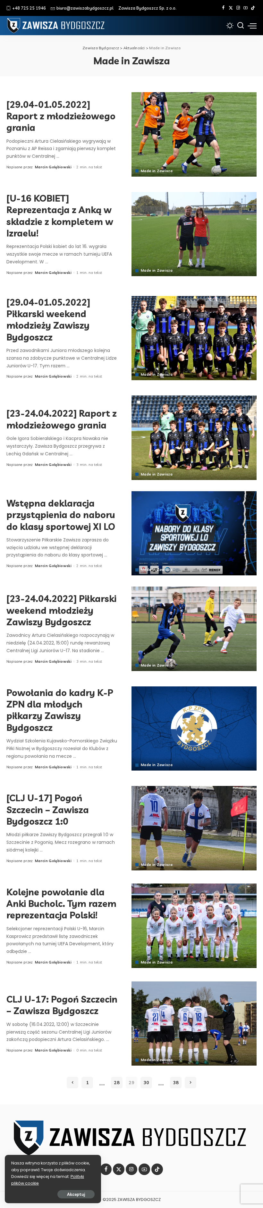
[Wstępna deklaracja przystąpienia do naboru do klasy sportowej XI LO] (194, 533)
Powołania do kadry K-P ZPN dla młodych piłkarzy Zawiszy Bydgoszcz (59, 710)
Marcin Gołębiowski (53, 167)
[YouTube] (245, 8)
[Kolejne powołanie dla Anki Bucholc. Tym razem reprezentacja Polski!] (194, 926)
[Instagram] (238, 8)
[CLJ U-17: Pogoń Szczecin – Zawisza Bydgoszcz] (194, 1023)
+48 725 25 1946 (29, 8)
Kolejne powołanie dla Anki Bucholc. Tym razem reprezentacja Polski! (61, 903)
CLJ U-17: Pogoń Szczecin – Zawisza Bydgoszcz (61, 1005)
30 (146, 1082)
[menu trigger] (252, 25)
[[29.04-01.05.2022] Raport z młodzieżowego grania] (194, 134)
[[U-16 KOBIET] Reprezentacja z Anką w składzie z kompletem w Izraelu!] (194, 234)
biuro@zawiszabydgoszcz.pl (85, 8)
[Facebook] (223, 8)
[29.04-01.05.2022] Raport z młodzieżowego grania (60, 116)
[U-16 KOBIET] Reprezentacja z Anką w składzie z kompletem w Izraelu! (59, 216)
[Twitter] (230, 8)
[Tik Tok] (253, 8)
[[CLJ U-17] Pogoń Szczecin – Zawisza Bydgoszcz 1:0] (194, 828)
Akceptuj (76, 1194)
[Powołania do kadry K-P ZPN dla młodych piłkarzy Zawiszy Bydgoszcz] (194, 728)
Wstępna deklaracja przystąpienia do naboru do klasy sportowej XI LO (60, 515)
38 (176, 1082)
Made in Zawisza (157, 171)
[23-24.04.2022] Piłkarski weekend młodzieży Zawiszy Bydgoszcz (61, 610)
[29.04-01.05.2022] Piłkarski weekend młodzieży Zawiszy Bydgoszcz (48, 320)
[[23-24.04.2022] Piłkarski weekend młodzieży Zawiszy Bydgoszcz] (194, 629)
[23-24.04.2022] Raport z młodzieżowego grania (61, 419)
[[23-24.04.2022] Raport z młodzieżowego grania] (194, 438)
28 (117, 1082)
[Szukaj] (240, 25)
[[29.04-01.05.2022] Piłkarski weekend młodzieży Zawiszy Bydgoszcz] (194, 338)
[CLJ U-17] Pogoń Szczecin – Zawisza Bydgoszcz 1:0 (47, 809)
